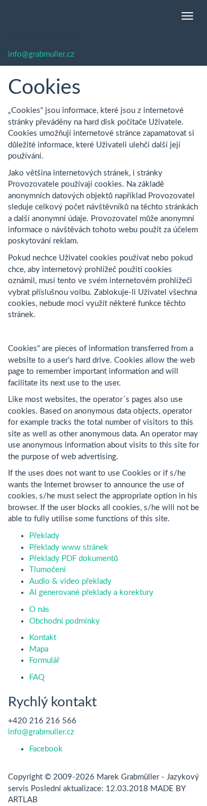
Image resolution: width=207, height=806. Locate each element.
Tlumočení (47, 570)
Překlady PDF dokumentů (73, 559)
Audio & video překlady (70, 581)
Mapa (38, 649)
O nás (39, 610)
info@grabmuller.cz (41, 54)
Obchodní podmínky (64, 621)
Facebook (46, 749)
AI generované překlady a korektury (91, 593)
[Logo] (8, 16)
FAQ (37, 677)
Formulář (44, 660)
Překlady (44, 536)
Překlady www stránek (68, 547)
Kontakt (42, 638)
